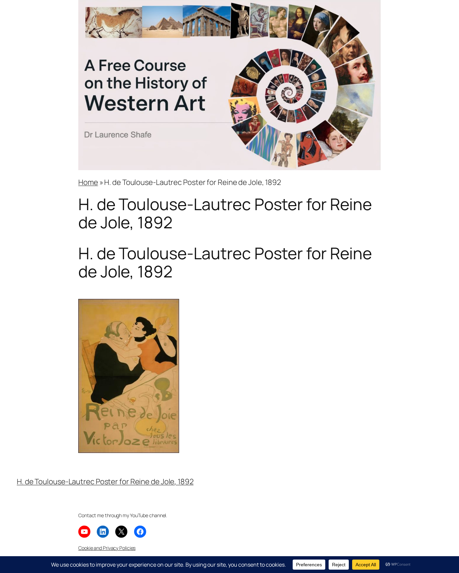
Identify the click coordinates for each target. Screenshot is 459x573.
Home (88, 182)
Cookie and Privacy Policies (106, 548)
